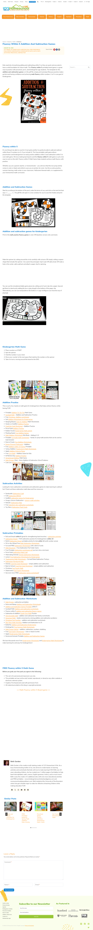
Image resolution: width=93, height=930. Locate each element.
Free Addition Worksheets (23, 442)
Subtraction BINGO (15, 496)
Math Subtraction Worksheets (29, 543)
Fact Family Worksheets (21, 571)
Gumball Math (10, 415)
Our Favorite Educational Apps (56, 815)
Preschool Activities (7, 910)
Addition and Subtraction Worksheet (28, 604)
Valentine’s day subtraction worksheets (21, 505)
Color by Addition (21, 422)
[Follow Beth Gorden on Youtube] (21, 789)
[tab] (30, 827)
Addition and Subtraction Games (34, 636)
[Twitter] (88, 927)
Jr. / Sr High (87, 1)
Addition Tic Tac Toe (18, 413)
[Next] (60, 814)
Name (6, 885)
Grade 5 (76, 1)
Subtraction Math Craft (20, 552)
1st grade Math (15, 49)
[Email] (59, 50)
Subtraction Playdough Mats (14, 561)
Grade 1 (55, 1)
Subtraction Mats (16, 503)
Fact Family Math (17, 568)
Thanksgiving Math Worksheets (26, 449)
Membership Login (7, 918)
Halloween (7, 51)
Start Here (10, 1)
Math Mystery (9, 460)
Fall (28, 49)
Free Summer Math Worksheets (24, 627)
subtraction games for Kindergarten (22, 498)
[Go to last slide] (6, 814)
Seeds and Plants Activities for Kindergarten (10, 816)
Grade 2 (60, 1)
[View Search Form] (38, 1)
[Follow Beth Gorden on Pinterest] (27, 789)
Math (35, 51)
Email (37, 885)
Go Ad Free (32, 2)
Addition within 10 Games (17, 447)
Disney (21, 1)
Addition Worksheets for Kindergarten (20, 419)
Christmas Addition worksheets (19, 417)
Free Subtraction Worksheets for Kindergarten (25, 557)
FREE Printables (35, 49)
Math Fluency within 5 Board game (33, 690)
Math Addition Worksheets (14, 435)
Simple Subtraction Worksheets (29, 555)
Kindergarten (48, 1)
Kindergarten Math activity (23, 431)
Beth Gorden (15, 761)
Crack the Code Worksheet (14, 426)
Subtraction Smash (11, 539)
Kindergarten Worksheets (30, 641)
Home (4, 1)
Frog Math (12, 453)
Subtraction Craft (18, 494)
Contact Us (5, 916)
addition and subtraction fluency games (28, 611)
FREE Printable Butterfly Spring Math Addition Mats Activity (26, 818)
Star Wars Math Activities (13, 623)
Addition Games (17, 462)
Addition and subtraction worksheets (26, 609)
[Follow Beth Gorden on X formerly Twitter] (15, 789)
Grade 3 (65, 1)
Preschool (14, 52)
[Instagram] (81, 924)
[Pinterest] (54, 50)
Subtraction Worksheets (22, 546)
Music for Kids (6, 912)
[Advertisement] (65, 7)
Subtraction (22, 52)
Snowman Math (10, 618)
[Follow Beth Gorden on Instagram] (18, 789)
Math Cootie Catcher (11, 629)
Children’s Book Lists (7, 914)
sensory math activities (32, 500)
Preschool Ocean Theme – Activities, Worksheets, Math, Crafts (41, 818)
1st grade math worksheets (20, 438)
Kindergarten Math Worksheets (20, 634)
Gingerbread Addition (12, 458)
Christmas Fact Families (13, 620)
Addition (23, 49)
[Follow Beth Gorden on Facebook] (11, 789)
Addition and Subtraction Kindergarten (24, 625)
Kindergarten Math (27, 51)
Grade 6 (81, 1)
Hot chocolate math (11, 616)
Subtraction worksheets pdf (23, 550)
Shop (26, 1)
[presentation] (10, 806)
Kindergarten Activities (7, 909)
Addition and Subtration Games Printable (18, 607)
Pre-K (42, 1)
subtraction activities (54, 536)
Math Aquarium (10, 548)
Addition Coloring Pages (17, 451)
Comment (8, 862)
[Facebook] (57, 50)
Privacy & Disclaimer (29, 925)
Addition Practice (23, 424)
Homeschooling (6, 905)
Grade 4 (70, 1)
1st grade (7, 49)
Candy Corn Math (25, 613)
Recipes (16, 1)
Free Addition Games (22, 433)
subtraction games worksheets (29, 573)
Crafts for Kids (6, 903)
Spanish (4, 907)
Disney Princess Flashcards (14, 444)
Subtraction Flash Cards (19, 507)
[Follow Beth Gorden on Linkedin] (24, 789)
